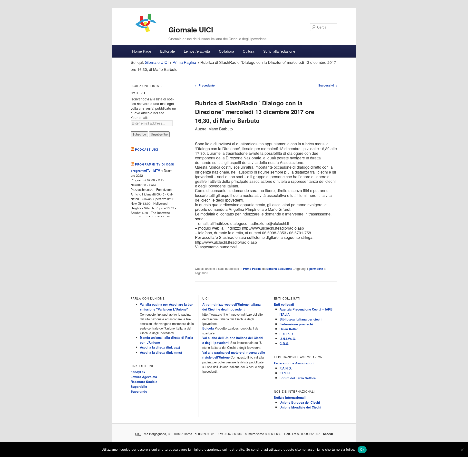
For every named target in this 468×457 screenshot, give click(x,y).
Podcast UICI (146, 149)
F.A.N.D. (286, 368)
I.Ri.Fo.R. (287, 334)
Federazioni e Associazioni (294, 363)
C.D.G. (284, 343)
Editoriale (167, 51)
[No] (461, 449)
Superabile (139, 386)
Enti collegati (284, 304)
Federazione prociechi (296, 324)
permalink (316, 268)
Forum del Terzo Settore (298, 378)
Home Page (141, 51)
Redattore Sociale (144, 381)
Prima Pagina (252, 268)
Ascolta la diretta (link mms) (161, 352)
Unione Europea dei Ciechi (300, 402)
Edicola (208, 328)
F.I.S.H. (285, 373)
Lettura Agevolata (144, 377)
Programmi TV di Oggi (154, 164)
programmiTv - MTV (145, 170)
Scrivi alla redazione (279, 51)
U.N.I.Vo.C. (288, 339)
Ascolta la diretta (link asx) (160, 347)
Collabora (226, 51)
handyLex (138, 372)
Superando (139, 391)
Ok (362, 449)
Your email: (139, 117)
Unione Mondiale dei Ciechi (300, 407)
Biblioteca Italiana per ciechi (301, 319)
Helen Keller (289, 329)
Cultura (248, 51)
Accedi (328, 434)
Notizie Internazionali (290, 397)
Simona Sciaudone (279, 268)
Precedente (205, 85)
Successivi (327, 85)
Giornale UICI (190, 30)
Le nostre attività (197, 51)
